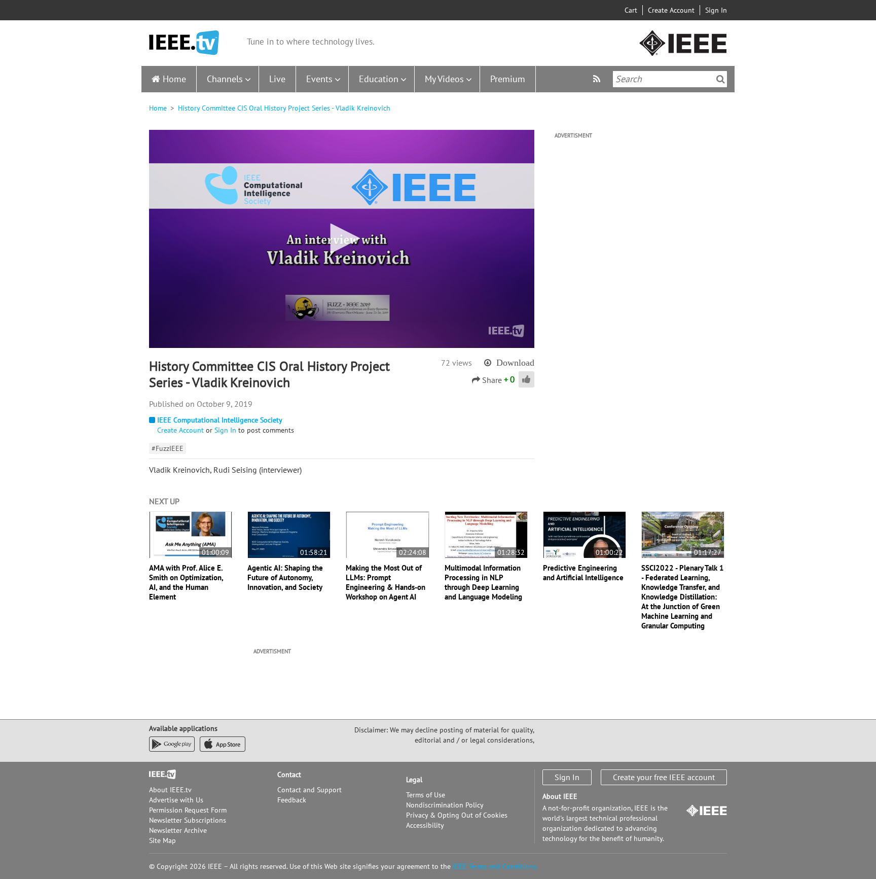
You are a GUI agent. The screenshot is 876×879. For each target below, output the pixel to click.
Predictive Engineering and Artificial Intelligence (583, 572)
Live (277, 79)
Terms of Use (425, 794)
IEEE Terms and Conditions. (495, 866)
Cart (631, 10)
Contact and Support (309, 789)
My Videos (444, 79)
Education (378, 79)
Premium (507, 79)
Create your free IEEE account (664, 777)
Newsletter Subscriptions (187, 820)
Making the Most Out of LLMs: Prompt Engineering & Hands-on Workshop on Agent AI (385, 582)
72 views (456, 362)
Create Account (671, 10)
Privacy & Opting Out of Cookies (456, 815)
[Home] (184, 42)
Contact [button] (289, 774)
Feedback (291, 799)
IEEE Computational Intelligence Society (219, 420)
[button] (341, 238)
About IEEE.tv (170, 789)
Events (319, 79)
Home (174, 79)
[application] (341, 239)
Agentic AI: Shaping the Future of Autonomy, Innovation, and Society (285, 577)
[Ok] (720, 79)
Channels (225, 79)
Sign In (716, 10)
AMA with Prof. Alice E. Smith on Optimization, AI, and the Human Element (186, 582)
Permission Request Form (188, 810)
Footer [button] (159, 774)
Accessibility (425, 825)
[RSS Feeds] (598, 79)
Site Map (162, 840)
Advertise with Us (176, 799)
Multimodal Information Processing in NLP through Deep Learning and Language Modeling (483, 582)
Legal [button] (414, 779)
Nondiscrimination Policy (445, 805)
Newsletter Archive (178, 830)
